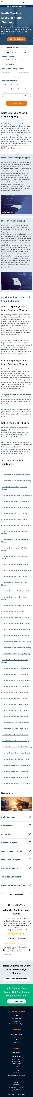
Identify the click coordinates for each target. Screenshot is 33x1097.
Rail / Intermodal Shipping (13, 885)
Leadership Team (16, 1018)
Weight (4, 92)
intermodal (21, 128)
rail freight (13, 130)
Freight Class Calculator (16, 1034)
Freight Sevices (8, 817)
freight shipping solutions (15, 126)
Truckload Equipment (11, 877)
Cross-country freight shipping (16, 978)
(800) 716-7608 (16, 1052)
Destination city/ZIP (23, 72)
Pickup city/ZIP (6, 72)
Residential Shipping (10, 860)
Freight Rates (7, 826)
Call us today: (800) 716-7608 (16, 6)
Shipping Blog (16, 1037)
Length (4, 84)
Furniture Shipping (9, 868)
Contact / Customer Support (16, 1024)
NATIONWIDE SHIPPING (12, 47)
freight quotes (13, 137)
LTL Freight (6, 834)
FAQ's (16, 1039)
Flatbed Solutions (9, 843)
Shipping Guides (16, 1042)
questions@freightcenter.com (16, 1075)
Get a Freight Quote (16, 39)
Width (10, 84)
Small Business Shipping (12, 851)
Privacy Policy (11, 1094)
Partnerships (16, 1021)
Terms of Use (22, 1094)
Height (17, 84)
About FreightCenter (16, 1016)
